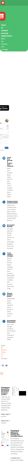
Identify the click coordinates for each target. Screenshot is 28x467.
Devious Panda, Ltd (4, 352)
